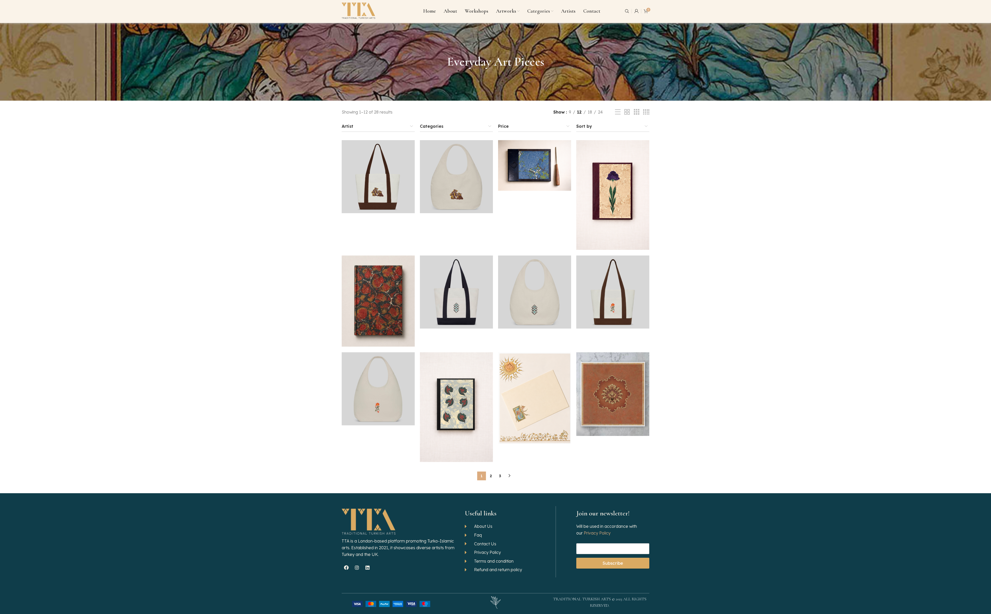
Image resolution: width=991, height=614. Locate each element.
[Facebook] (346, 567)
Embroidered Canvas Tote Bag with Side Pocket (456, 285)
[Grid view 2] (627, 112)
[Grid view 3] (637, 112)
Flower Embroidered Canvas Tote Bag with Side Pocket (613, 285)
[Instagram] (357, 567)
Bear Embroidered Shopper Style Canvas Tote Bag (456, 170)
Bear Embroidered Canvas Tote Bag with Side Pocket (378, 170)
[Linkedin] (367, 567)
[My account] (636, 11)
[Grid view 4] (646, 112)
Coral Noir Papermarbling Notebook (378, 294)
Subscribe (613, 563)
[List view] (618, 112)
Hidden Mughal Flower (613, 387)
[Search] (627, 11)
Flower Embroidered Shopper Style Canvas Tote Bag (378, 382)
